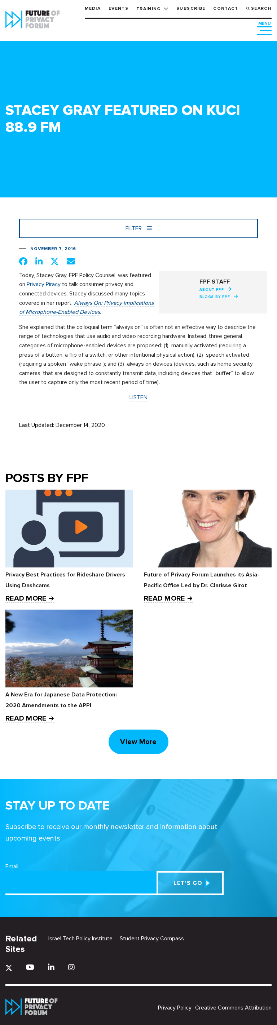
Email (11, 866)
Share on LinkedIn (39, 261)
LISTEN (138, 397)
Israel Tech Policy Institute (80, 938)
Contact (225, 8)
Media (93, 8)
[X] (8, 967)
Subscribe (190, 8)
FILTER (134, 228)
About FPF (211, 290)
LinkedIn (51, 967)
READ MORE (25, 598)
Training (148, 9)
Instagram (71, 967)
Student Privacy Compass (152, 938)
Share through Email (71, 261)
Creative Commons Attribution (233, 1007)
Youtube (30, 967)
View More (138, 741)
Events (118, 8)
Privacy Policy (175, 1007)
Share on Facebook (23, 261)
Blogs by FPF (214, 297)
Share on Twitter (54, 261)
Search (261, 8)
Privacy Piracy (44, 284)
